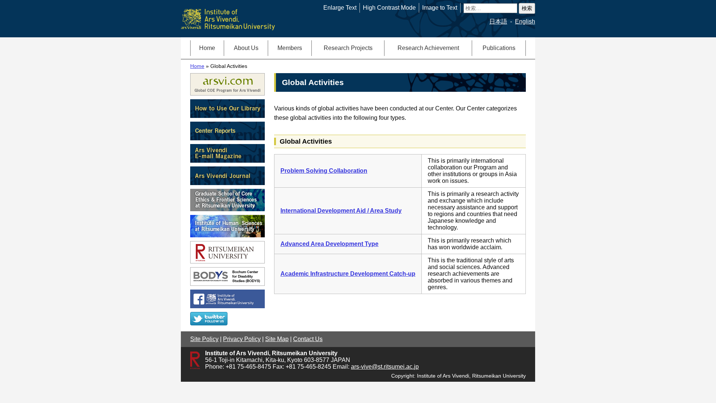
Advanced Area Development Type (329, 244)
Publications (499, 48)
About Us (246, 48)
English (525, 21)
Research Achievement (428, 48)
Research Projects (348, 48)
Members (289, 48)
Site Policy (204, 339)
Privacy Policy (242, 339)
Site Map (277, 339)
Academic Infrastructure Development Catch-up (347, 274)
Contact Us (308, 339)
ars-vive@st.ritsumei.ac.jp (385, 366)
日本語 (498, 21)
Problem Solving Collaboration (323, 171)
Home (207, 48)
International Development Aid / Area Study (341, 210)
